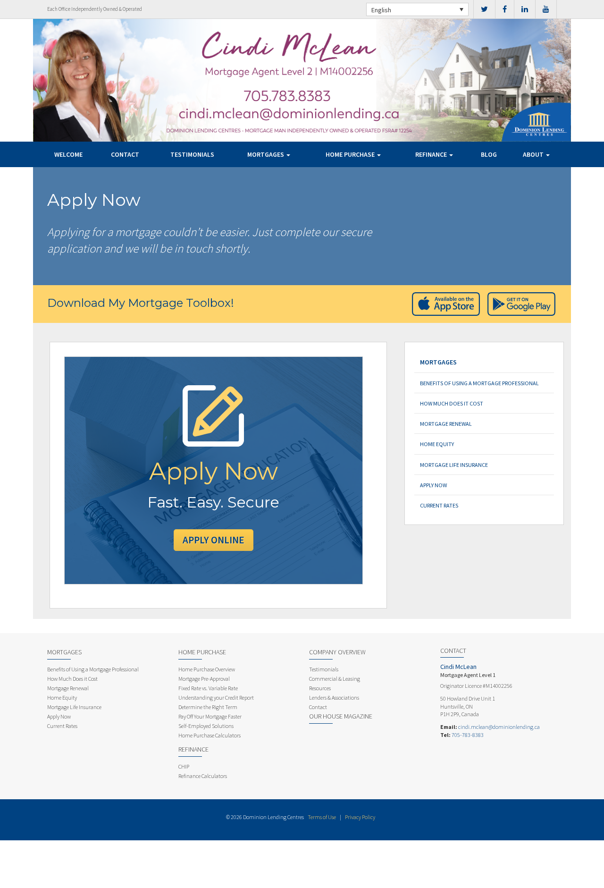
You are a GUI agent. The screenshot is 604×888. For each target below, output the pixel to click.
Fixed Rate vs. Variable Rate (208, 688)
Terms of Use (322, 816)
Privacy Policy (360, 816)
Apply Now (433, 485)
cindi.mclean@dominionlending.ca (499, 726)
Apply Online (213, 539)
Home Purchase (351, 154)
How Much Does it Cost (451, 403)
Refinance (431, 154)
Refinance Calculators (202, 775)
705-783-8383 (468, 734)
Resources (320, 688)
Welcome (68, 154)
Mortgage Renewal (446, 423)
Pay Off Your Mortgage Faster (210, 716)
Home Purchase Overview (206, 669)
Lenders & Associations (334, 697)
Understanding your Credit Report (216, 697)
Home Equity (437, 444)
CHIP (183, 766)
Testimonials (192, 154)
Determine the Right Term (207, 706)
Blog (489, 154)
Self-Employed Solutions (206, 725)
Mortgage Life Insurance (454, 464)
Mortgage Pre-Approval (204, 678)
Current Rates (439, 505)
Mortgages (266, 154)
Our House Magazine (340, 716)
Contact (125, 154)
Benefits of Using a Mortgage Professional (479, 383)
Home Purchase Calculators (209, 735)
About (534, 154)
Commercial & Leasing (334, 678)
